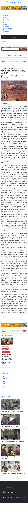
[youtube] (10, 487)
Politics (5, 17)
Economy (6, 31)
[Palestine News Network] (14, 1)
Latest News (6, 396)
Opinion (5, 24)
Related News (7, 336)
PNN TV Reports (7, 28)
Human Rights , (22, 76)
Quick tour (6, 15)
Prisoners (6, 19)
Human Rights (7, 21)
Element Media (22, 497)
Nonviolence (6, 26)
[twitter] (9, 487)
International (7, 30)
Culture (5, 23)
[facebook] (7, 487)
